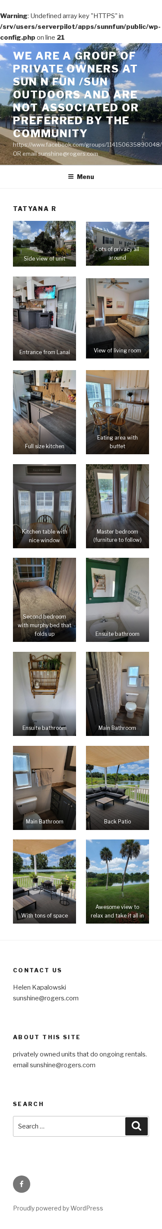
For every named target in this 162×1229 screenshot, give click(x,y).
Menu (85, 176)
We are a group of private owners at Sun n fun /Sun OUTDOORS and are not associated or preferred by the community (76, 95)
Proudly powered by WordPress (58, 1208)
